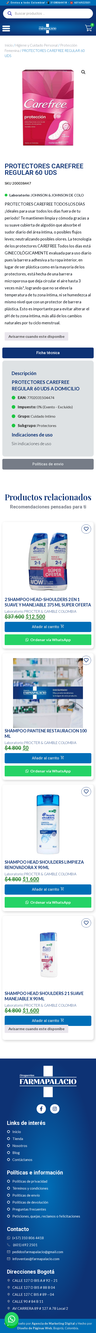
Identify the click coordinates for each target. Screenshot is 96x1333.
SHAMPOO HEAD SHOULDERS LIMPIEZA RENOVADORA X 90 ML (44, 864)
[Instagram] (54, 1108)
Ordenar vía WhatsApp (50, 639)
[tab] (48, 353)
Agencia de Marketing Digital (53, 1323)
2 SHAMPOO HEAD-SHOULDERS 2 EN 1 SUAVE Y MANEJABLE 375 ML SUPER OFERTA (48, 602)
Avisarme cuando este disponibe (36, 336)
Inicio (9, 45)
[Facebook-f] (41, 1108)
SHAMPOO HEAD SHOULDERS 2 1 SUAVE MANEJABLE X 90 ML (44, 996)
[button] (83, 72)
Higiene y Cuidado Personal (36, 45)
